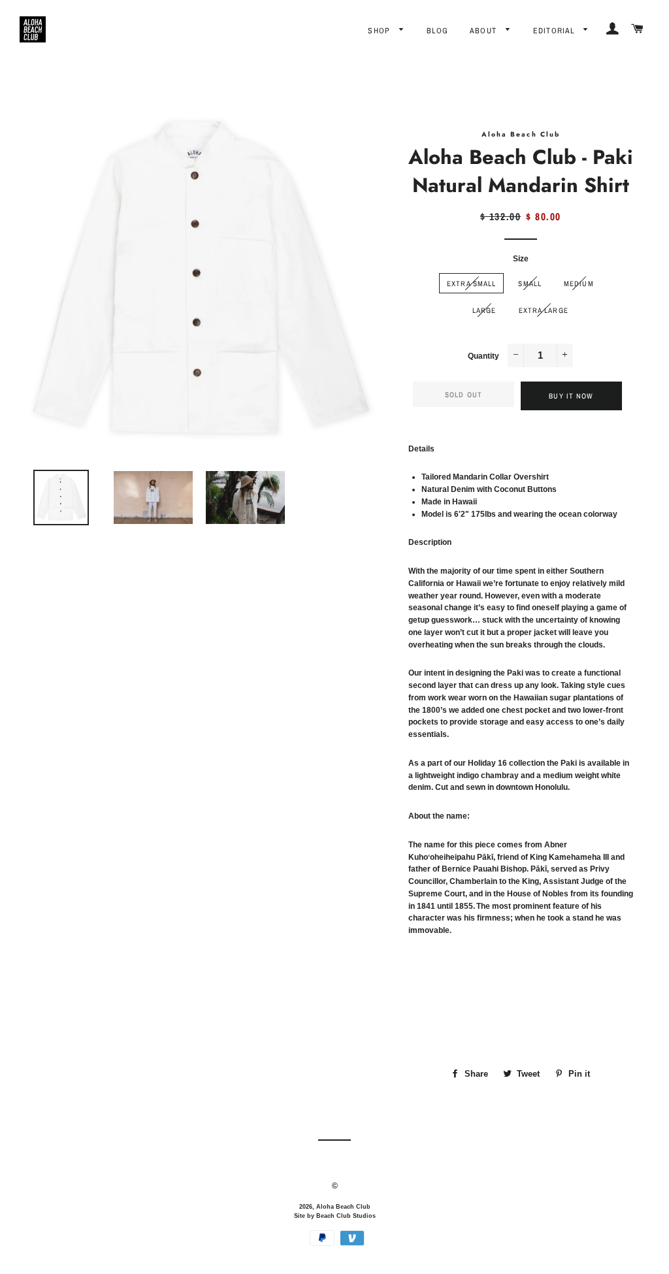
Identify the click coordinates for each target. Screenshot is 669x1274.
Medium (579, 283)
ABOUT (484, 30)
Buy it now (571, 395)
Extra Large (543, 310)
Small (530, 283)
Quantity (483, 356)
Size (521, 258)
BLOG (437, 30)
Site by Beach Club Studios (335, 1216)
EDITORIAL (555, 30)
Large (484, 310)
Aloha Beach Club (343, 1206)
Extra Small (471, 283)
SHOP (380, 30)
